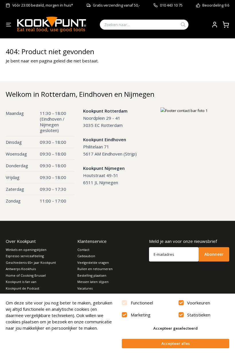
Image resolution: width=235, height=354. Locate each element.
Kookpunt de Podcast (22, 288)
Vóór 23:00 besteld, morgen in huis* (42, 5)
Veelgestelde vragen (93, 262)
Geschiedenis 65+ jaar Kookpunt (31, 262)
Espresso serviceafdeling (25, 256)
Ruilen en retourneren (95, 269)
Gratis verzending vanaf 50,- (116, 5)
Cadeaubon (86, 256)
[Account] (214, 24)
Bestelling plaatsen (91, 275)
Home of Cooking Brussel (26, 275)
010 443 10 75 (171, 5)
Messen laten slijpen (93, 282)
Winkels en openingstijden (26, 249)
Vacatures (85, 288)
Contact (83, 249)
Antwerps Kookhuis (21, 269)
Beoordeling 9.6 (215, 5)
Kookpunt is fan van (21, 282)
